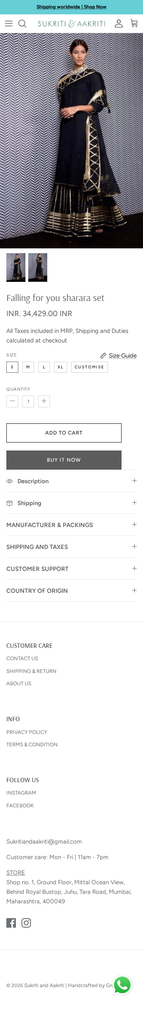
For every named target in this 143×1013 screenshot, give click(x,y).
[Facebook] (11, 923)
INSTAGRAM (21, 793)
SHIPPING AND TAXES (37, 547)
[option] (71, 140)
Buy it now (64, 460)
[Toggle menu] (8, 23)
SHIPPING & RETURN (31, 671)
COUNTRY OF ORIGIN (37, 590)
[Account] (117, 23)
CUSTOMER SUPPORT (37, 568)
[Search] (26, 23)
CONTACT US (22, 658)
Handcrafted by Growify (96, 985)
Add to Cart (64, 433)
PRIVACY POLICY (26, 732)
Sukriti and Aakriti (44, 985)
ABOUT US (18, 683)
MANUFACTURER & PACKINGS (49, 525)
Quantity (18, 389)
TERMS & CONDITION (32, 744)
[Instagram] (26, 923)
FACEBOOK (20, 805)
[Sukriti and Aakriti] (71, 23)
